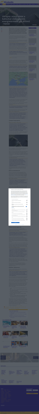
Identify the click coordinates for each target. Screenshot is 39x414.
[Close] (29, 189)
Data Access (19, 224)
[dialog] (19, 207)
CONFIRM (15, 222)
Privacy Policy (22, 224)
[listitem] (19, 199)
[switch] (26, 200)
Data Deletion (16, 224)
